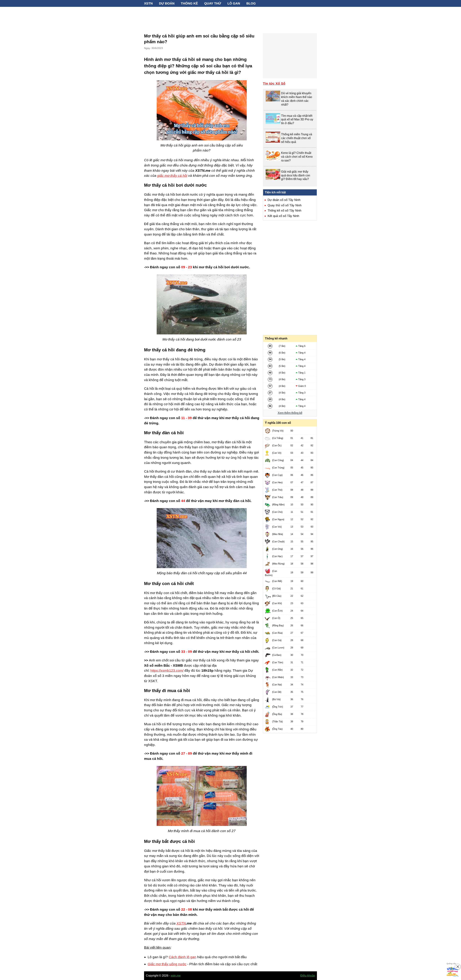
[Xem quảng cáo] (453, 972)
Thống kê (189, 3)
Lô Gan (233, 3)
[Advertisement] (230, 18)
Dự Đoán (166, 3)
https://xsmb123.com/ (166, 670)
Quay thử (212, 3)
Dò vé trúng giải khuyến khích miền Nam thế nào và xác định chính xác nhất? (296, 99)
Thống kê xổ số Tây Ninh (284, 210)
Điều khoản (307, 975)
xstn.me (176, 975)
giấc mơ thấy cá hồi (172, 175)
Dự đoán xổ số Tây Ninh (284, 200)
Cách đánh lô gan (182, 957)
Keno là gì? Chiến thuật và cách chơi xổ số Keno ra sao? (297, 156)
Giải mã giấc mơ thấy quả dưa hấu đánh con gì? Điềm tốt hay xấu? (295, 175)
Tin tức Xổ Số (274, 83)
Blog (251, 3)
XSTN (148, 3)
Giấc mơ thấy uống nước (167, 964)
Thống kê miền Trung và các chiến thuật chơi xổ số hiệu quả (296, 138)
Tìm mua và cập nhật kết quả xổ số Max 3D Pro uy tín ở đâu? (297, 119)
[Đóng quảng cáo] (458, 967)
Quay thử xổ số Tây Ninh (284, 205)
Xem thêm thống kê (290, 412)
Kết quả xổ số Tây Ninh (283, 216)
